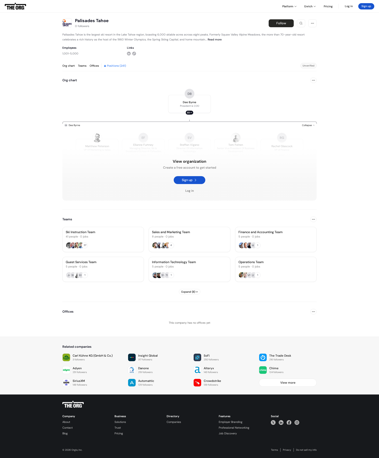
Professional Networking (234, 427)
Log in (349, 6)
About (66, 422)
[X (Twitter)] (273, 422)
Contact (67, 427)
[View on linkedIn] (129, 53)
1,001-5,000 (70, 53)
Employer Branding (230, 422)
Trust (117, 427)
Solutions (120, 422)
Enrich (308, 6)
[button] (189, 104)
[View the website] (134, 53)
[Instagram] (297, 422)
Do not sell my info (306, 449)
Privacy (287, 449)
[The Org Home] (15, 6)
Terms (274, 449)
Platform (287, 6)
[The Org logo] (73, 404)
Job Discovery (228, 433)
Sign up (366, 6)
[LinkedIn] (281, 422)
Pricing (118, 433)
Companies (174, 422)
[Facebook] (289, 422)
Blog (65, 433)
